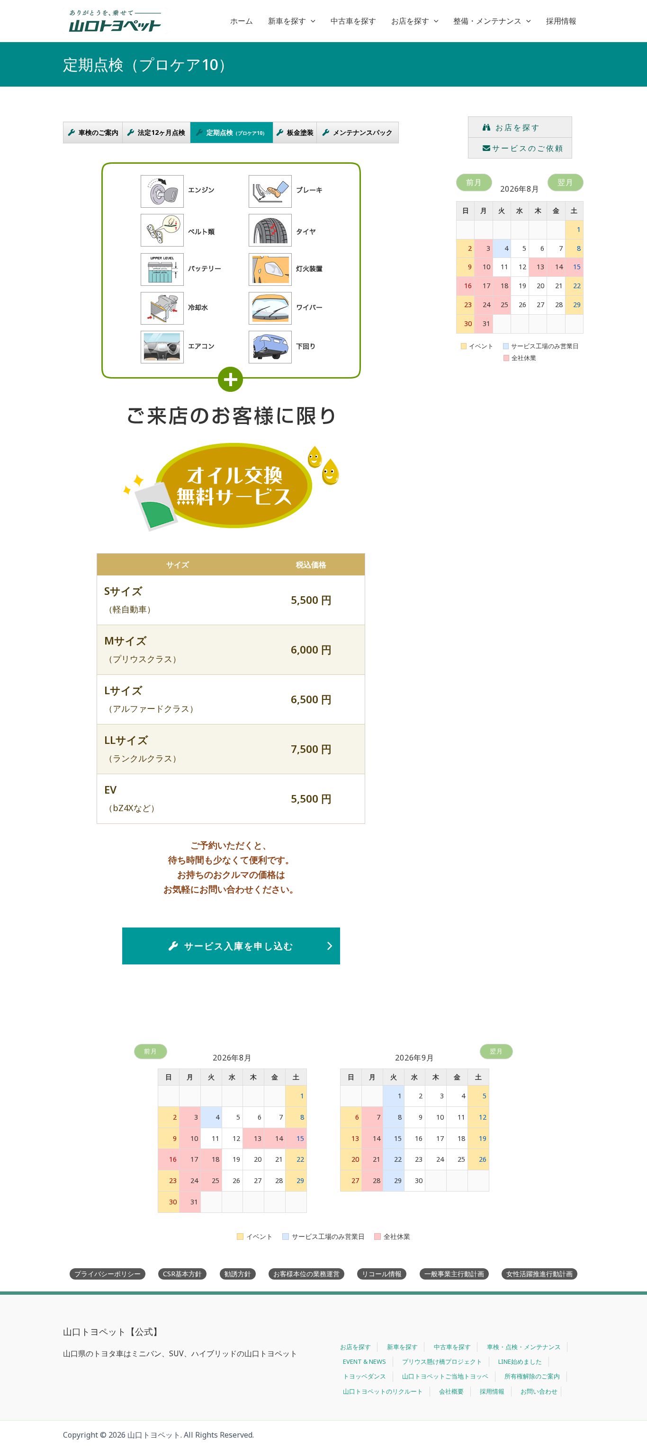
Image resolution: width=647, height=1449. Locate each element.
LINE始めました (520, 1361)
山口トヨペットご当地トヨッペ (445, 1376)
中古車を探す (353, 21)
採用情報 (561, 21)
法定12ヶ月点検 (161, 132)
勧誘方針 (238, 1273)
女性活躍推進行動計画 (539, 1273)
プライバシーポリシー (107, 1273)
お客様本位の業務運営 (306, 1273)
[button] (310, 21)
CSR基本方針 (182, 1273)
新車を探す (287, 21)
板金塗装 (300, 132)
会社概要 (451, 1391)
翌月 (565, 182)
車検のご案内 (98, 132)
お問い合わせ (539, 1391)
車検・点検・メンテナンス (524, 1347)
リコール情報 (382, 1273)
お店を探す (410, 21)
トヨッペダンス (364, 1376)
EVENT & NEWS (364, 1361)
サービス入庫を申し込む (239, 945)
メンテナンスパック (363, 132)
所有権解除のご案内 (532, 1376)
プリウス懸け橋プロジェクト (442, 1361)
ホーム (241, 21)
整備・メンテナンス (487, 21)
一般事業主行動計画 (454, 1273)
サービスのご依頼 (528, 148)
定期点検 (237, 132)
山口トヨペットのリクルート (383, 1391)
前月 (474, 182)
